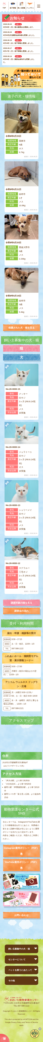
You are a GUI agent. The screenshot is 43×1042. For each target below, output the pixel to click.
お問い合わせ (21, 915)
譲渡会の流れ (21, 611)
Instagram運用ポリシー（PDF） (21, 848)
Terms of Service (31, 1022)
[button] (16, 85)
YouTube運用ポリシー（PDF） (21, 862)
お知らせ (18, 24)
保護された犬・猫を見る (21, 327)
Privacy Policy (16, 1022)
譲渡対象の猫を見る (21, 602)
